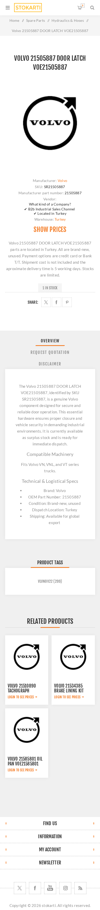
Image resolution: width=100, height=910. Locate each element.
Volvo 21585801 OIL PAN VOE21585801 (25, 761)
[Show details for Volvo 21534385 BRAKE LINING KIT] (73, 656)
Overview (50, 340)
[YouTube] (50, 888)
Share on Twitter (46, 302)
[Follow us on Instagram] (65, 888)
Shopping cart (82, 5)
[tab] (50, 341)
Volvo (62, 180)
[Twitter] (20, 888)
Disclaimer (50, 363)
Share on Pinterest (67, 302)
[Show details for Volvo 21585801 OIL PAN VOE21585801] (26, 729)
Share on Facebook (56, 302)
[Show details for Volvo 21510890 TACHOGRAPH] (26, 656)
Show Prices (50, 229)
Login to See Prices (21, 697)
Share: (33, 302)
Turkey (60, 219)
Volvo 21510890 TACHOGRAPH (22, 688)
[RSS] (80, 888)
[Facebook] (35, 888)
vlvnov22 (45, 581)
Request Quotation (50, 352)
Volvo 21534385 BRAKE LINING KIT (69, 688)
